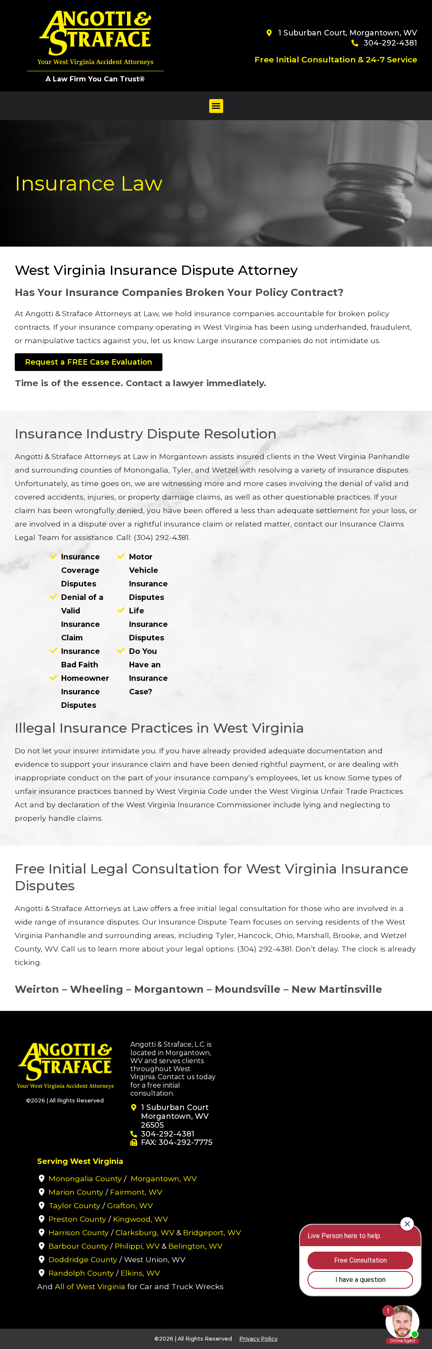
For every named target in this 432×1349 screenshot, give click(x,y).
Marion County (76, 1192)
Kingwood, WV (140, 1219)
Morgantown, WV (164, 1178)
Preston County (77, 1219)
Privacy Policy (258, 1339)
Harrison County (79, 1232)
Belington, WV (195, 1246)
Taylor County (74, 1205)
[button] (216, 106)
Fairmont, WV (136, 1192)
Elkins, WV (140, 1272)
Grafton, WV (130, 1205)
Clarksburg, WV (145, 1232)
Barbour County (78, 1246)
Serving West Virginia (80, 1161)
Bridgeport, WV (212, 1232)
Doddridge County (83, 1259)
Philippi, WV (137, 1246)
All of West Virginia (90, 1286)
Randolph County (81, 1272)
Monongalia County (85, 1178)
